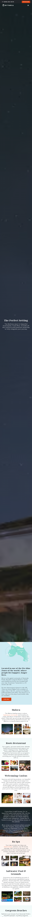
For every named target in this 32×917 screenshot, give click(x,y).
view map (6, 699)
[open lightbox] (7, 729)
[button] (28, 5)
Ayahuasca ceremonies (10, 715)
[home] (8, 5)
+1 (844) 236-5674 (8, 1)
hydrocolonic (8, 847)
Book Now (26, 2)
